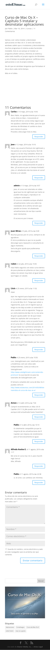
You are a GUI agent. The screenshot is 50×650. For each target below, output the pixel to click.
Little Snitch (9, 631)
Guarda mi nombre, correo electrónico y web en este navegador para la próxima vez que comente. (24, 552)
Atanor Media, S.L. (24, 647)
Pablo (10, 28)
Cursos (29, 28)
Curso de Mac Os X (33, 627)
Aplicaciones (10, 627)
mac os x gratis (20, 631)
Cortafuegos (20, 627)
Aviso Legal (38, 647)
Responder (38, 136)
